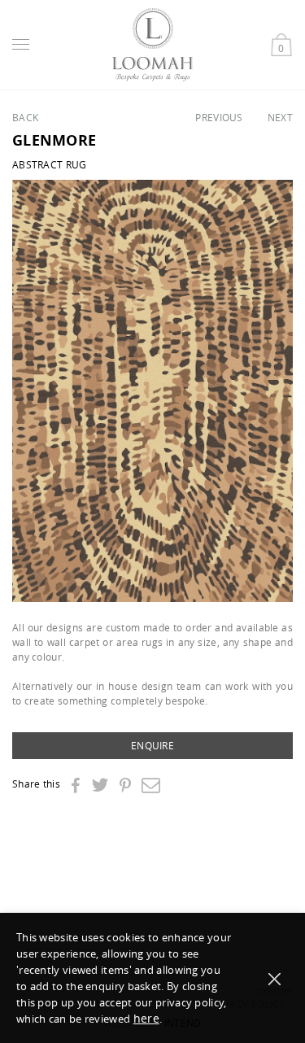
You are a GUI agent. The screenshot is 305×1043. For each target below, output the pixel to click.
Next (280, 117)
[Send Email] (151, 784)
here (146, 1018)
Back (25, 117)
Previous (218, 117)
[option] (152, 391)
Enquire (152, 745)
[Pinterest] (125, 786)
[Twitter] (99, 784)
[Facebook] (75, 786)
